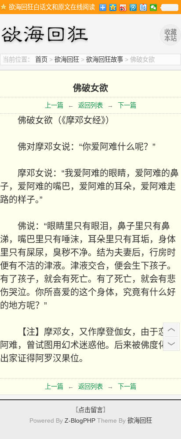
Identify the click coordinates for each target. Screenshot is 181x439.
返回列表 (90, 105)
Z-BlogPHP (80, 420)
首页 (41, 59)
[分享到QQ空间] (113, 7)
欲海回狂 (46, 35)
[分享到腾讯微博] (133, 7)
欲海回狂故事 (104, 59)
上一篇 (54, 105)
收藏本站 (170, 35)
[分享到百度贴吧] (143, 7)
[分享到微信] (153, 7)
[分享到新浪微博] (123, 7)
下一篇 (127, 105)
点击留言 (90, 409)
